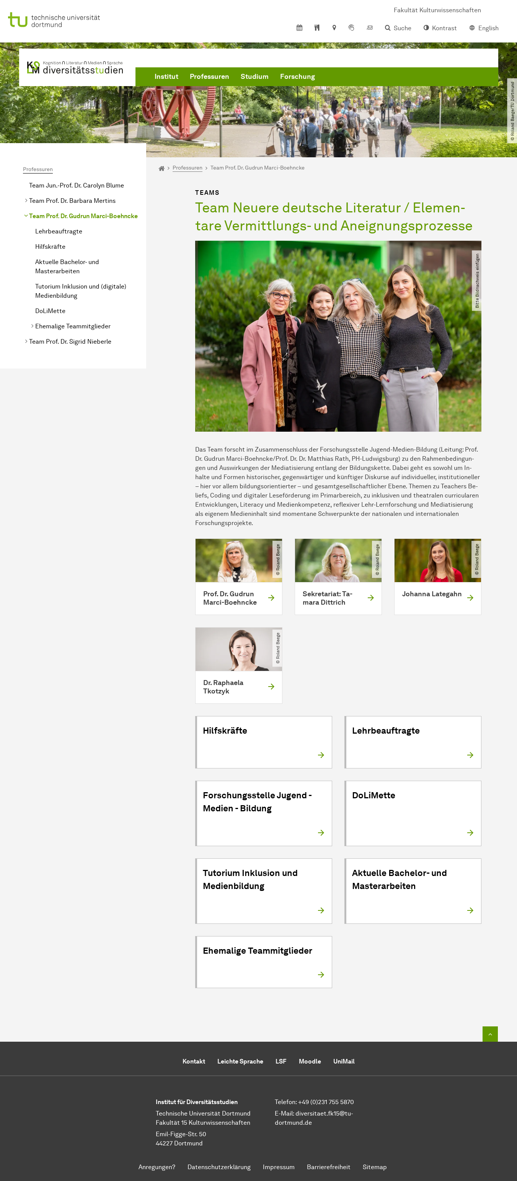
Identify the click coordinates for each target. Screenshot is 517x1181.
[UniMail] (369, 28)
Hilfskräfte (50, 246)
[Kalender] (299, 28)
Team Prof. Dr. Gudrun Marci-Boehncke (83, 216)
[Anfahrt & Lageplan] (334, 28)
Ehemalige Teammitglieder (73, 326)
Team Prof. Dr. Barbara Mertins (72, 200)
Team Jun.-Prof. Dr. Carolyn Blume (76, 185)
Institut (166, 76)
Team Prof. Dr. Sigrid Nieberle (70, 341)
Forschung (297, 76)
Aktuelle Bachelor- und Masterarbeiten (67, 266)
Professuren (209, 76)
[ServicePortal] (351, 28)
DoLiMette (50, 311)
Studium (255, 76)
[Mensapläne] (317, 28)
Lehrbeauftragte (58, 231)
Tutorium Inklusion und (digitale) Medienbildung (80, 291)
